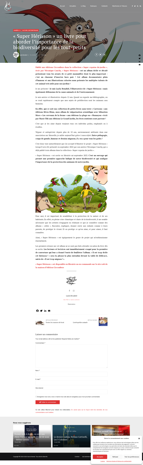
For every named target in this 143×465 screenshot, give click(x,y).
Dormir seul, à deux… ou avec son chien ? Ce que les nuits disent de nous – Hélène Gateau (31, 437)
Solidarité (104, 6)
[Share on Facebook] (96, 54)
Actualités (73, 6)
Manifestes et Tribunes (119, 6)
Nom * (38, 370)
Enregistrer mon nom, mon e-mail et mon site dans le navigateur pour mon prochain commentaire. (68, 397)
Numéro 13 (17, 30)
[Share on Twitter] (100, 54)
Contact (77, 456)
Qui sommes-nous (87, 456)
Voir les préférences (132, 457)
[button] (139, 438)
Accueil (62, 6)
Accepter (100, 457)
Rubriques (93, 6)
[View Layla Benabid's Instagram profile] (73, 290)
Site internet (39, 388)
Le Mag (83, 6)
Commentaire (40, 343)
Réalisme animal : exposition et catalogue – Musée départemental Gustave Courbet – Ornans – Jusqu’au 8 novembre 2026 (110, 435)
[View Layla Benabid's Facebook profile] (69, 290)
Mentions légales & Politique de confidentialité (119, 461)
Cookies (102, 461)
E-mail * (38, 379)
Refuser (115, 457)
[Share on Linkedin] (104, 54)
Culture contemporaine (30, 30)
